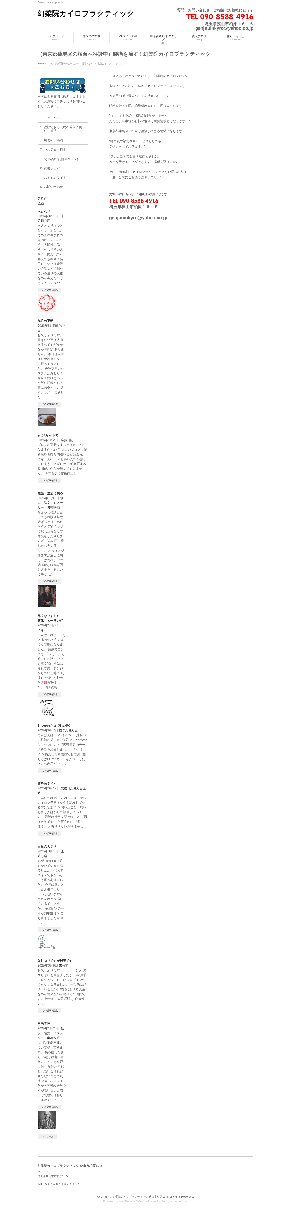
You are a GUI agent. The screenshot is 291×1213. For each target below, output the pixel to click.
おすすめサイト (55, 177)
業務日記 (67, 440)
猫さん (63, 730)
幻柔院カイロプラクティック (86, 13)
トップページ (53, 118)
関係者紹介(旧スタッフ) (61, 159)
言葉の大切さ (47, 846)
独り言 (73, 730)
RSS (41, 203)
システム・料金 (55, 149)
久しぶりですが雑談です (55, 960)
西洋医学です (47, 783)
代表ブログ (52, 168)
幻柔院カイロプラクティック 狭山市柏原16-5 (140, 1196)
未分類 (63, 965)
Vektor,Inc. (167, 1201)
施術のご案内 (53, 140)
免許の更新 (47, 321)
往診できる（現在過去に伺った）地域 (64, 129)
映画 (58, 507)
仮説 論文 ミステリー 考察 (50, 502)
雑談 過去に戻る (50, 493)
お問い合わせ (53, 187)
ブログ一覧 (47, 1136)
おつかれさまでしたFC (54, 725)
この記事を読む (50, 289)
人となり (44, 211)
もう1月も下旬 (48, 435)
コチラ (61, 101)
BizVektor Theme (145, 1201)
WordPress (125, 1201)
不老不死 (44, 1023)
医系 (56, 1038)
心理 (47, 221)
